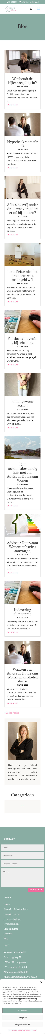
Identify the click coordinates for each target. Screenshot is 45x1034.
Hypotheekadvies (12, 919)
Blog (6, 938)
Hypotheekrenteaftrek (22, 143)
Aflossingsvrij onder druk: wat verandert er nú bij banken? (22, 208)
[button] (41, 982)
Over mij (8, 933)
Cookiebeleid (12, 1030)
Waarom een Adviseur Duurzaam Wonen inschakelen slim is (22, 675)
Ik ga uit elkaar (11, 928)
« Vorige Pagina (11, 712)
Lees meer (12, 105)
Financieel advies (12, 914)
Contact (34, 1030)
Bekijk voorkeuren (22, 1024)
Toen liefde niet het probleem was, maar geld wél (22, 275)
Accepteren (22, 1010)
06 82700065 (13, 2)
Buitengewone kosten (22, 403)
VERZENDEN (36, 890)
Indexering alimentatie (22, 611)
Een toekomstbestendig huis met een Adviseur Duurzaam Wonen (22, 472)
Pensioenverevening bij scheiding (22, 340)
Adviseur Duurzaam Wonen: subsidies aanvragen (22, 546)
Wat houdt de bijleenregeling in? (22, 80)
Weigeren (22, 1017)
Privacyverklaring (24, 1030)
